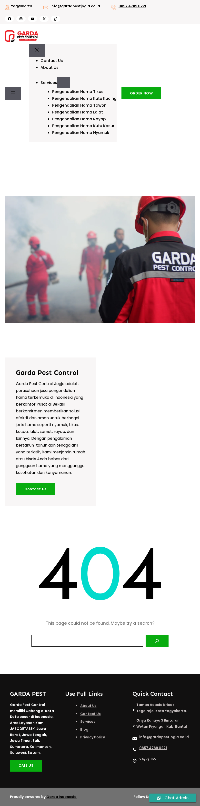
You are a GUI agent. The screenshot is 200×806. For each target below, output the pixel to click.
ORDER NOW (141, 93)
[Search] (157, 641)
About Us (88, 705)
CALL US (26, 765)
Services (87, 721)
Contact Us (35, 489)
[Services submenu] (63, 83)
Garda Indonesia (61, 796)
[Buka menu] (13, 93)
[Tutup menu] (37, 50)
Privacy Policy (92, 737)
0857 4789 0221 (132, 6)
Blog (84, 729)
